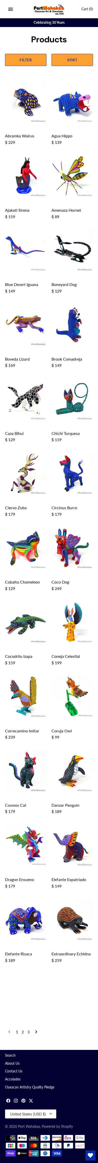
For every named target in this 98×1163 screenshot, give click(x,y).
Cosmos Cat (15, 805)
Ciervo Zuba (16, 507)
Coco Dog (60, 581)
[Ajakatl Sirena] (25, 176)
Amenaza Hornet (66, 210)
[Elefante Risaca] (25, 919)
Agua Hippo (62, 135)
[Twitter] (31, 1101)
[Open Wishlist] (90, 1155)
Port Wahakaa (29, 1126)
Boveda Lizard (17, 359)
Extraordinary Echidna (71, 953)
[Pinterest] (23, 1101)
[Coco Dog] (72, 547)
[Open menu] (10, 9)
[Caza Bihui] (25, 399)
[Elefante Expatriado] (72, 845)
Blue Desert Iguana (21, 284)
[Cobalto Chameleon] (25, 547)
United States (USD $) (28, 1114)
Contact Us (13, 1071)
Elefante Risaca (18, 953)
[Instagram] (16, 1101)
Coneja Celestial (66, 656)
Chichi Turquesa (66, 433)
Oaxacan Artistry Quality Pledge (29, 1087)
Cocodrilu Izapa (18, 656)
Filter (26, 60)
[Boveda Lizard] (25, 325)
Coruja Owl (62, 730)
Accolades (13, 1079)
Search (10, 1055)
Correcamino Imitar (22, 730)
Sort (72, 60)
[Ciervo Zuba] (25, 473)
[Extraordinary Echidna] (72, 919)
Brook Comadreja (67, 359)
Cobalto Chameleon (22, 581)
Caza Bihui (14, 433)
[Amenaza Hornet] (72, 176)
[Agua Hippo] (72, 101)
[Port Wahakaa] (49, 9)
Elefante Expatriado (69, 879)
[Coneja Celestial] (72, 622)
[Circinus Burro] (72, 473)
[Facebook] (8, 1101)
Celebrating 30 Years (49, 23)
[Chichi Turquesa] (72, 399)
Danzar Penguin (65, 805)
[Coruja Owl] (72, 696)
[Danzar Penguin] (72, 771)
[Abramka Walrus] (25, 101)
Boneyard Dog (64, 284)
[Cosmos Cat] (25, 771)
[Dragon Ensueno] (25, 845)
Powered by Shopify (57, 1126)
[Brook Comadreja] (72, 325)
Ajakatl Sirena (17, 210)
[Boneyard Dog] (72, 250)
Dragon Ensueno (19, 879)
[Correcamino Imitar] (25, 696)
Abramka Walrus (19, 135)
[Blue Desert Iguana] (25, 250)
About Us (12, 1063)
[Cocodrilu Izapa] (25, 622)
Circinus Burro (64, 507)
